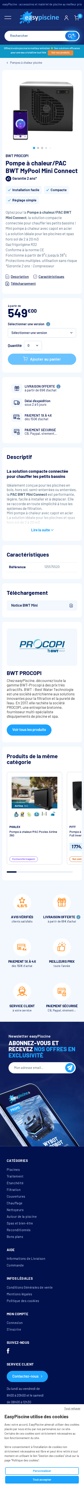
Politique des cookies (23, 1301)
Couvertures (16, 1196)
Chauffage (15, 1203)
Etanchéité (15, 1183)
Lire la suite (40, 530)
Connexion (15, 1323)
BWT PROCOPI (17, 156)
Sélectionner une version (26, 324)
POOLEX (14, 827)
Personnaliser (42, 1471)
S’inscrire (14, 1329)
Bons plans (15, 1237)
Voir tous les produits (29, 730)
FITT (72, 827)
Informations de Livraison (26, 1258)
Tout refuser (72, 1408)
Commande (15, 1265)
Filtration (14, 1190)
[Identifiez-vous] (66, 17)
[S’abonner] (70, 1067)
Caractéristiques (51, 277)
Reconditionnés (19, 1230)
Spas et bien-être (20, 1223)
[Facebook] (8, 1351)
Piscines (13, 1169)
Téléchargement (23, 283)
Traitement (15, 1176)
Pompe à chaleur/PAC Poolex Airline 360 (33, 833)
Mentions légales (19, 1294)
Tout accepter (42, 1479)
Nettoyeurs (15, 1210)
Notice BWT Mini (24, 605)
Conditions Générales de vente (30, 1287)
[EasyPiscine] (39, 17)
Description (20, 277)
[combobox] (42, 36)
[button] (34, 148)
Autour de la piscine (22, 1216)
